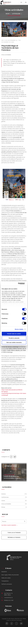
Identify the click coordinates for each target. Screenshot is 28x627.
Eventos (3, 494)
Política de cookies (6, 578)
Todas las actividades (14, 532)
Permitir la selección (14, 338)
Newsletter (4, 571)
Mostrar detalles (19, 329)
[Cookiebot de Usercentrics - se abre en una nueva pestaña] (20, 284)
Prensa (3, 507)
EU (21, 2)
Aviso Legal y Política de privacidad (10, 574)
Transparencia (4, 581)
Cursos (3, 500)
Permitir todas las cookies (14, 333)
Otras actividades (6, 504)
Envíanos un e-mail (8, 600)
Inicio (8, 13)
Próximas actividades (14, 537)
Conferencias (5, 497)
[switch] (24, 314)
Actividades (16, 13)
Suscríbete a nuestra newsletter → (9, 525)
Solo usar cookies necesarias (14, 342)
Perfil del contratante (6, 584)
